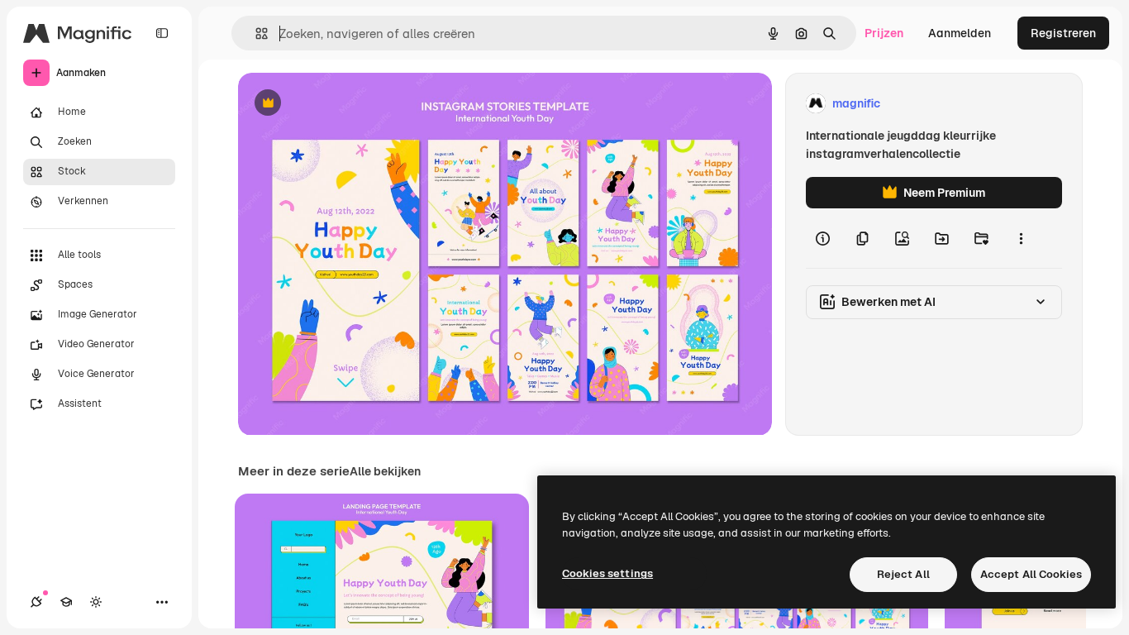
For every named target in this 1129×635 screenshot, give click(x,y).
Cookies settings (607, 573)
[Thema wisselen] (96, 602)
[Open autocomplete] (255, 33)
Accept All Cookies (1031, 574)
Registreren (1063, 33)
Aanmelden (959, 33)
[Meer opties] (1020, 238)
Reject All (903, 574)
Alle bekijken (385, 471)
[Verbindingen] (36, 602)
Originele (347, 104)
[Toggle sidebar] (162, 33)
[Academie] (66, 602)
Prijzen (884, 33)
